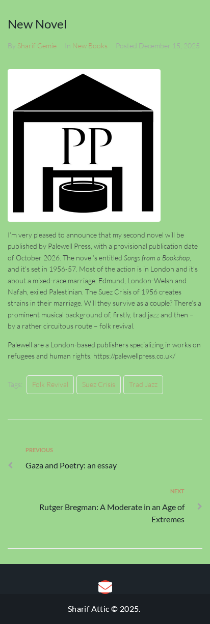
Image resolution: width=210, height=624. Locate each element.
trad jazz (143, 384)
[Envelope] (105, 587)
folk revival (50, 384)
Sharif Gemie (37, 45)
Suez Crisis (98, 384)
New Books (90, 45)
